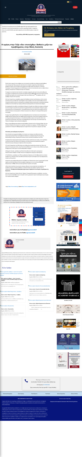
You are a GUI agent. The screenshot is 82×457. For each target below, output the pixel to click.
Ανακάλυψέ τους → (49, 34)
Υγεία (47, 19)
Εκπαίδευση (51, 19)
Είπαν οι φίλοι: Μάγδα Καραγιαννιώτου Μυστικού (39, 303)
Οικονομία (34, 19)
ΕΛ (68, 1)
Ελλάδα (12, 19)
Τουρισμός (67, 19)
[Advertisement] (36, 429)
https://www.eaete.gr (13, 186)
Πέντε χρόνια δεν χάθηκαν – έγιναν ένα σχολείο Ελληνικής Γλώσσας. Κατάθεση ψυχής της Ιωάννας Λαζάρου (11, 279)
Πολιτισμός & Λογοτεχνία (59, 19)
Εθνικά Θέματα (27, 19)
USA (9, 19)
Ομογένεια (22, 19)
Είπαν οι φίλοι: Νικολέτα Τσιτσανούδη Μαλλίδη (39, 289)
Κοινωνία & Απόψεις (40, 19)
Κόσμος (17, 19)
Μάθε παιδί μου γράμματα (13, 282)
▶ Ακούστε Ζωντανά (68, 176)
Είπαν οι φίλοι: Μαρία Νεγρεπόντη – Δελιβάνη (10, 294)
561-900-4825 (46, 384)
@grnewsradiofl (30, 232)
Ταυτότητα (47, 393)
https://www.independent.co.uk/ (29, 186)
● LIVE (75, 7)
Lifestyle (72, 19)
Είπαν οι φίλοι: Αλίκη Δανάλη (7, 309)
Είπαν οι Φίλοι (11, 296)
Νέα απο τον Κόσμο (13, 76)
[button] (5, 7)
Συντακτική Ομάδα (27, 51)
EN (70, 1)
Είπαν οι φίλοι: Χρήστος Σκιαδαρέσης (37, 274)
